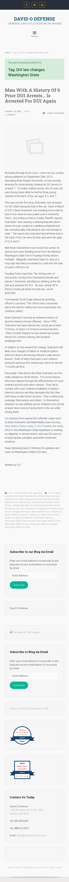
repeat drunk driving (50, 514)
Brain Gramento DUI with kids (33, 496)
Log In (58, 867)
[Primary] (34, 32)
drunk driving (24, 502)
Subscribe (19, 585)
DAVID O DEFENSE (34, 19)
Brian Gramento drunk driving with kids (37, 499)
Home (7, 52)
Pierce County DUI (20, 514)
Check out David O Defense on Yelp (29, 708)
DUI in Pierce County (54, 508)
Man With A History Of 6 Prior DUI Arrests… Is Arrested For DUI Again (32, 95)
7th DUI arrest (55, 493)
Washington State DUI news (17, 524)
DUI (22, 508)
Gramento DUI (43, 511)
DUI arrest (29, 508)
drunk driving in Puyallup (42, 502)
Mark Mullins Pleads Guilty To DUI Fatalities (28, 426)
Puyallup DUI (34, 514)
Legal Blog (37, 493)
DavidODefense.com (30, 867)
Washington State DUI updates (43, 524)
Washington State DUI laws (48, 521)
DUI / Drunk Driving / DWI (20, 493)
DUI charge (40, 508)
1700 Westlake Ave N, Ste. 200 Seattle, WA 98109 (26, 812)
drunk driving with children (42, 505)
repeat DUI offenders (24, 518)
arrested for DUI (12, 496)
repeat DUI (9, 518)
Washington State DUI (43, 518)
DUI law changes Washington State (20, 511)
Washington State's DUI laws (17, 527)
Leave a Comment (55, 113)
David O (11, 114)
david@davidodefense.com (32, 835)
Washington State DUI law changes (20, 521)
